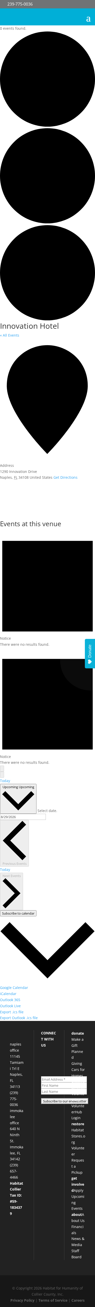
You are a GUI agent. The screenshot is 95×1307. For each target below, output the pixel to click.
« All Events (9, 335)
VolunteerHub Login (77, 1111)
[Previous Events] (2, 769)
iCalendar (8, 993)
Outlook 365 (10, 999)
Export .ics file (12, 1012)
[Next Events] (2, 775)
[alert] (47, 589)
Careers (78, 1300)
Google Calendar (14, 987)
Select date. (47, 810)
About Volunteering (78, 1093)
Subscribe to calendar (18, 913)
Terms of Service (53, 1300)
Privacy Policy (22, 1300)
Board (76, 1256)
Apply (78, 1190)
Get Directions (65, 477)
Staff (75, 1250)
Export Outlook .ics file (19, 1017)
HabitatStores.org (78, 1136)
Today (5, 780)
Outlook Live (10, 1005)
